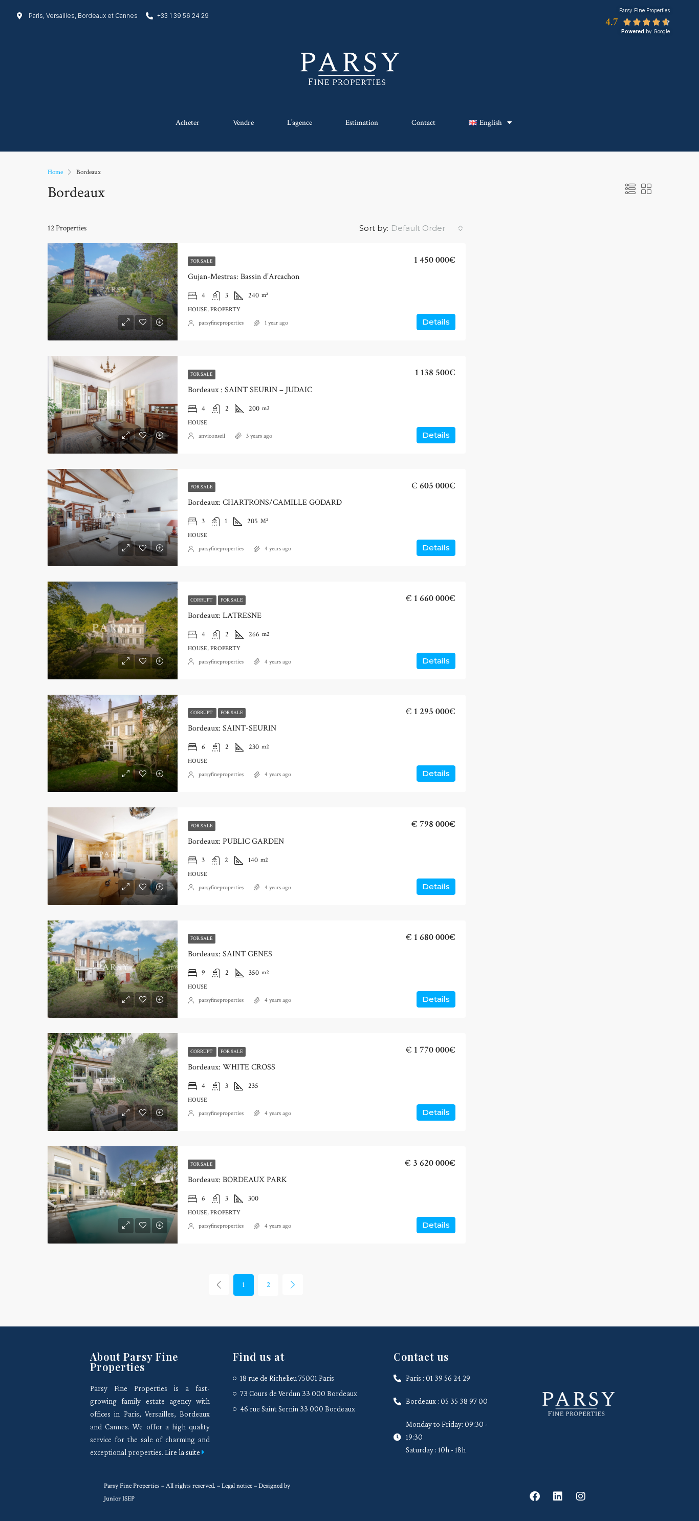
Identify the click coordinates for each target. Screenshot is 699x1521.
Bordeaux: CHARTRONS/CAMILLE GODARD (265, 502)
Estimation (361, 122)
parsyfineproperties (221, 323)
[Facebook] (535, 1496)
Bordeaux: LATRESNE (224, 615)
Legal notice (236, 1486)
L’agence (299, 122)
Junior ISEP (119, 1498)
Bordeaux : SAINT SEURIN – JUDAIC (250, 389)
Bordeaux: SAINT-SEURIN (232, 728)
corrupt (202, 600)
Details (436, 322)
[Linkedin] (558, 1496)
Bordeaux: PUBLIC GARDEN (236, 841)
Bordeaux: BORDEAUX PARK (237, 1179)
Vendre (243, 122)
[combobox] (427, 228)
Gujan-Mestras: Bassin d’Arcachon (243, 276)
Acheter (188, 122)
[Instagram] (581, 1496)
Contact (423, 122)
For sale (201, 261)
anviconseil (212, 436)
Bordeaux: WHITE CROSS (231, 1067)
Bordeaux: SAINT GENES (230, 954)
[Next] (292, 1284)
